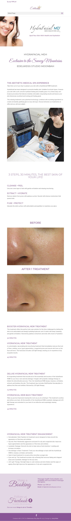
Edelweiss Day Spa (33, 518)
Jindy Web (55, 518)
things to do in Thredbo (24, 507)
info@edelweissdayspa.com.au (51, 487)
